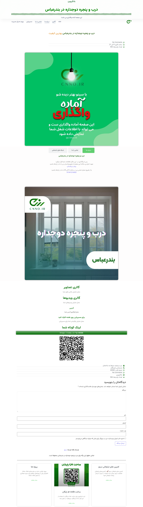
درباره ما (47, 21)
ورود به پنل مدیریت (17, 21)
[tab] (88, 150)
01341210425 (71, 172)
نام (125, 415)
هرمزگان (113, 368)
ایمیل (124, 423)
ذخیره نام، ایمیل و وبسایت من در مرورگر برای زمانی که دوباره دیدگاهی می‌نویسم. (99, 438)
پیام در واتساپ (71, 166)
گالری (54, 21)
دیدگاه (124, 390)
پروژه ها (34, 466)
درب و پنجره (118, 365)
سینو (65, 450)
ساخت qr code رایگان (71, 492)
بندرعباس (119, 368)
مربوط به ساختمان (108, 365)
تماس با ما (38, 21)
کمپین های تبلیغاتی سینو (108, 466)
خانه (59, 21)
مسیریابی (29, 21)
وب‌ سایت (123, 431)
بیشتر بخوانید (109, 480)
